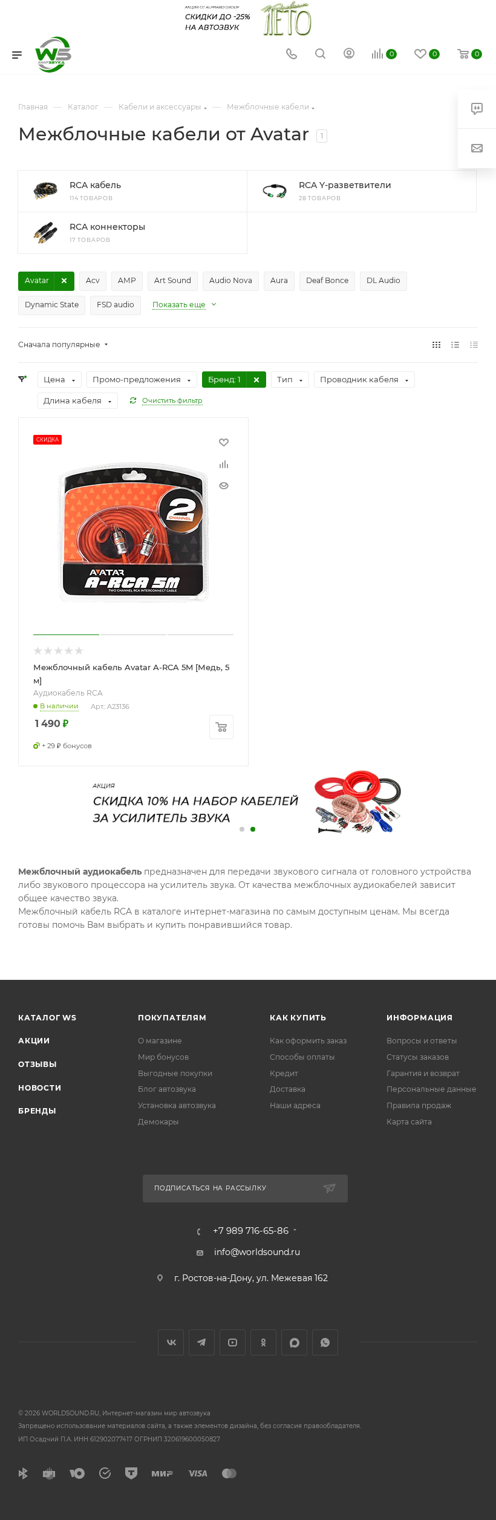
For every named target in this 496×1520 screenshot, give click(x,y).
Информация (420, 1017)
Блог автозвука (167, 1089)
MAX (294, 1342)
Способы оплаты (302, 1057)
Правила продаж (419, 1105)
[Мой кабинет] (349, 55)
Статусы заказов (418, 1057)
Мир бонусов (163, 1057)
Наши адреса (295, 1105)
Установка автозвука (177, 1105)
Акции (34, 1040)
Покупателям (172, 1017)
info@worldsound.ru (257, 1252)
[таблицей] (474, 345)
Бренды (37, 1110)
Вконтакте (171, 1342)
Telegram (202, 1342)
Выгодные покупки (175, 1073)
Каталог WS (47, 1017)
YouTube (233, 1342)
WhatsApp (325, 1342)
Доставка (287, 1089)
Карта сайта (409, 1121)
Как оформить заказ (308, 1040)
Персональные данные (432, 1089)
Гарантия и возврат (423, 1073)
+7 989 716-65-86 (251, 1231)
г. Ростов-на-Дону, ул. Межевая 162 (251, 1278)
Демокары (158, 1121)
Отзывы (37, 1064)
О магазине (160, 1040)
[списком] (455, 345)
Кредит (284, 1073)
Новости (40, 1087)
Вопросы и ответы (422, 1040)
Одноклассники (263, 1342)
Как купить (298, 1017)
